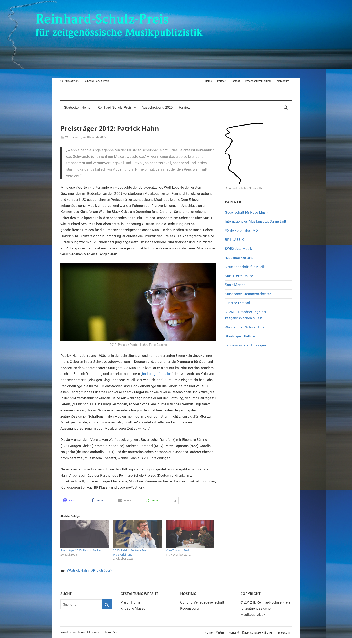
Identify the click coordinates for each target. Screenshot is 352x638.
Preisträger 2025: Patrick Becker (80, 550)
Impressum (282, 80)
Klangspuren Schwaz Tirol (245, 327)
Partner (221, 80)
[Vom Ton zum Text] (190, 534)
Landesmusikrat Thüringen (245, 345)
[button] (74, 500)
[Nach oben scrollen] (344, 630)
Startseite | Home (77, 107)
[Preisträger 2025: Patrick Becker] (84, 534)
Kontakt (235, 80)
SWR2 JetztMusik (238, 249)
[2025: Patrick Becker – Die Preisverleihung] (137, 534)
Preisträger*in (103, 570)
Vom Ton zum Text (177, 550)
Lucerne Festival (237, 303)
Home (208, 80)
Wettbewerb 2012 (94, 137)
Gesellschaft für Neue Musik (246, 212)
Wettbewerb (73, 137)
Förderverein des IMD (241, 230)
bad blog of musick (157, 374)
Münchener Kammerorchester (248, 294)
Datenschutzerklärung (258, 80)
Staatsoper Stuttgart (241, 336)
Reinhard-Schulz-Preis (114, 107)
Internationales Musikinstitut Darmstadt (255, 221)
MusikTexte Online (239, 276)
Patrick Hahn (79, 570)
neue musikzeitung (239, 258)
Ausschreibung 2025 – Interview (166, 107)
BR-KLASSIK (234, 240)
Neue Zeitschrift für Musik (245, 267)
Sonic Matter (235, 285)
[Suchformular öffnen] (286, 107)
